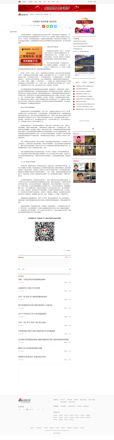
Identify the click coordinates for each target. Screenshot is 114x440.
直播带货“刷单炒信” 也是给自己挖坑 (32, 357)
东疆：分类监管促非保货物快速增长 (32, 279)
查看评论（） (68, 257)
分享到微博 (14, 31)
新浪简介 (32, 427)
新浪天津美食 (83, 399)
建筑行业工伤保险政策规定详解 (30, 348)
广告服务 (46, 427)
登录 (19, 269)
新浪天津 (30, 1)
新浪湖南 (61, 417)
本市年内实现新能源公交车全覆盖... (84, 96)
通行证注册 (75, 427)
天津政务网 (63, 406)
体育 (53, 1)
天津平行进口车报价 (82, 73)
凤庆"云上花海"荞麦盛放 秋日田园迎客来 (83, 46)
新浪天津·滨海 (39, 14)
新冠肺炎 (68, 250)
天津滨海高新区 (71, 406)
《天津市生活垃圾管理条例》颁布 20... (85, 106)
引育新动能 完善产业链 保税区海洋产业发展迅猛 (36, 331)
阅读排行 (77, 82)
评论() (65, 282)
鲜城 (49, 1)
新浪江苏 (82, 417)
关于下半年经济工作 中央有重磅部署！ (33, 314)
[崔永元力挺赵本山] (79, 173)
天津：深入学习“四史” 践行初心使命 (32, 322)
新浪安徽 (77, 417)
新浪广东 (77, 415)
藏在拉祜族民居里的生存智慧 (80, 43)
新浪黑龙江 (88, 417)
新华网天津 (86, 406)
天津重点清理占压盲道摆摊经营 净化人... (86, 99)
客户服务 (57, 427)
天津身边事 (69, 399)
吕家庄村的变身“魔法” (81, 101)
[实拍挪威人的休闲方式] (90, 135)
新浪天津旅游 (91, 399)
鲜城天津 (76, 399)
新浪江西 (55, 419)
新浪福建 (88, 415)
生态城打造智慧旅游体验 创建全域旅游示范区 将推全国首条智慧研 (43, 340)
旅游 (40, 1)
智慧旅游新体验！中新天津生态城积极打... (86, 109)
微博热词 (91, 82)
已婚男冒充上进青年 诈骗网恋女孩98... (85, 86)
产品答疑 (82, 427)
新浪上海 (66, 415)
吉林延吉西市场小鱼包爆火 (79, 41)
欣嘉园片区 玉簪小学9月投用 (29, 288)
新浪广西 (71, 419)
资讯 (36, 1)
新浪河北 (66, 417)
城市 (44, 1)
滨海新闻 (46, 14)
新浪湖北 (55, 417)
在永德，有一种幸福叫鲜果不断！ (81, 51)
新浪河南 (61, 415)
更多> (94, 133)
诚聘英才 (63, 427)
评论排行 (84, 82)
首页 (20, 409)
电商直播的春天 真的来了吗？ (83, 93)
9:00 (38, 409)
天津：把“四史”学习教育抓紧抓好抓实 (32, 297)
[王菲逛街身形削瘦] (90, 163)
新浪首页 (24, 1)
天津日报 (79, 406)
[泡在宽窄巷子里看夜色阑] (79, 146)
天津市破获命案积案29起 (82, 88)
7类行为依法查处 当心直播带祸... (84, 91)
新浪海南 (61, 419)
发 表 (70, 269)
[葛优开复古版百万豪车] (90, 173)
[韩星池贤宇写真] (79, 135)
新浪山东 (66, 419)
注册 (95, 1)
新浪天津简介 (39, 427)
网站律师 (69, 427)
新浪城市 (55, 415)
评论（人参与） (37, 25)
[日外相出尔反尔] (79, 163)
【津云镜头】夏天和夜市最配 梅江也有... (86, 104)
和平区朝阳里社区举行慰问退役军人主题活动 (35, 305)
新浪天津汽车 (72, 402)
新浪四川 (82, 415)
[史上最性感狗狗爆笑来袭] (90, 146)
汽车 (57, 1)
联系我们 (51, 427)
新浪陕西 (71, 417)
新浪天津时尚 (63, 402)
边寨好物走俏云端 (77, 48)
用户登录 (90, 1)
